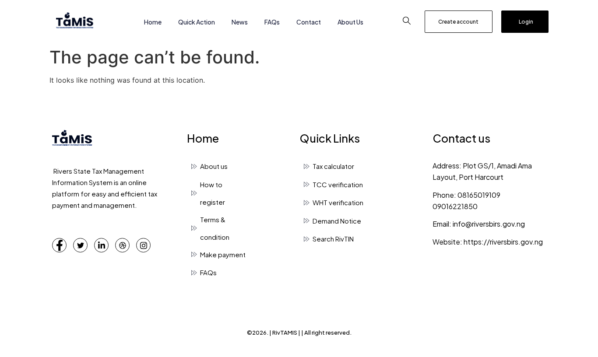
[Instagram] (143, 245)
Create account (458, 21)
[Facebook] (59, 245)
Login (526, 21)
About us (350, 22)
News (240, 22)
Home (153, 22)
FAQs (272, 22)
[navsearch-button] (406, 22)
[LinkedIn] (101, 245)
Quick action (196, 22)
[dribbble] (122, 245)
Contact (308, 22)
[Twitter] (80, 245)
